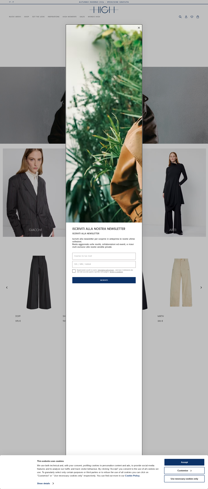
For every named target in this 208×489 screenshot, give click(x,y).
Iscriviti (104, 280)
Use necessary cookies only (184, 479)
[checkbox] (73, 271)
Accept (184, 462)
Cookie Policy (132, 475)
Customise (182, 470)
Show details (43, 483)
